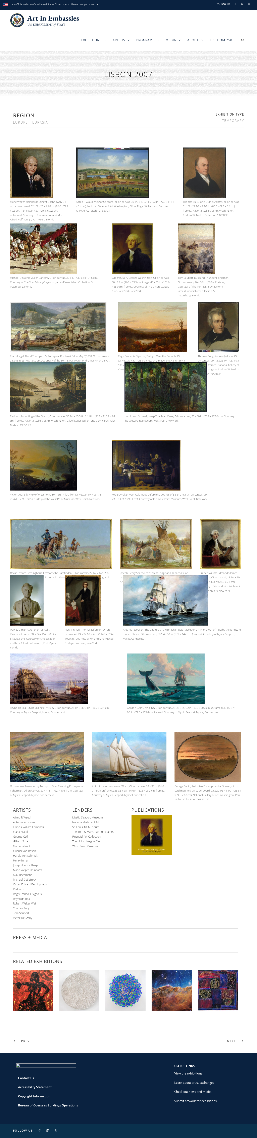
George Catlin (21, 836)
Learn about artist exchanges (194, 1083)
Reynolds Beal (22, 899)
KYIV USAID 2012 (125, 1001)
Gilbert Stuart (21, 841)
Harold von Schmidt (25, 855)
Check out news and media (192, 1092)
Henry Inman (21, 860)
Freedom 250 (221, 40)
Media (171, 40)
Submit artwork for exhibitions (195, 1101)
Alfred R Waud (22, 817)
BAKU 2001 (218, 1001)
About (193, 40)
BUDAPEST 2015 (79, 1001)
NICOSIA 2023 (171, 1001)
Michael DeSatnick (24, 879)
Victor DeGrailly (22, 918)
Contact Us (26, 1078)
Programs (145, 40)
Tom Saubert (21, 913)
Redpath (18, 889)
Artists (119, 40)
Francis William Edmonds (28, 827)
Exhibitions (91, 40)
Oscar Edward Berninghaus (30, 884)
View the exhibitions (188, 1073)
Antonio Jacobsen (24, 822)
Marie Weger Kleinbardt (27, 870)
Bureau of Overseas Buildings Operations (48, 1105)
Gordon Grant (21, 846)
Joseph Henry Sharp (25, 865)
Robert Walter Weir (25, 903)
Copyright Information (34, 1096)
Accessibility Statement (35, 1087)
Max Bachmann (22, 875)
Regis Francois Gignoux (27, 894)
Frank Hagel (20, 832)
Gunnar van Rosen (24, 851)
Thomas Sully (21, 908)
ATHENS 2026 (33, 1001)
